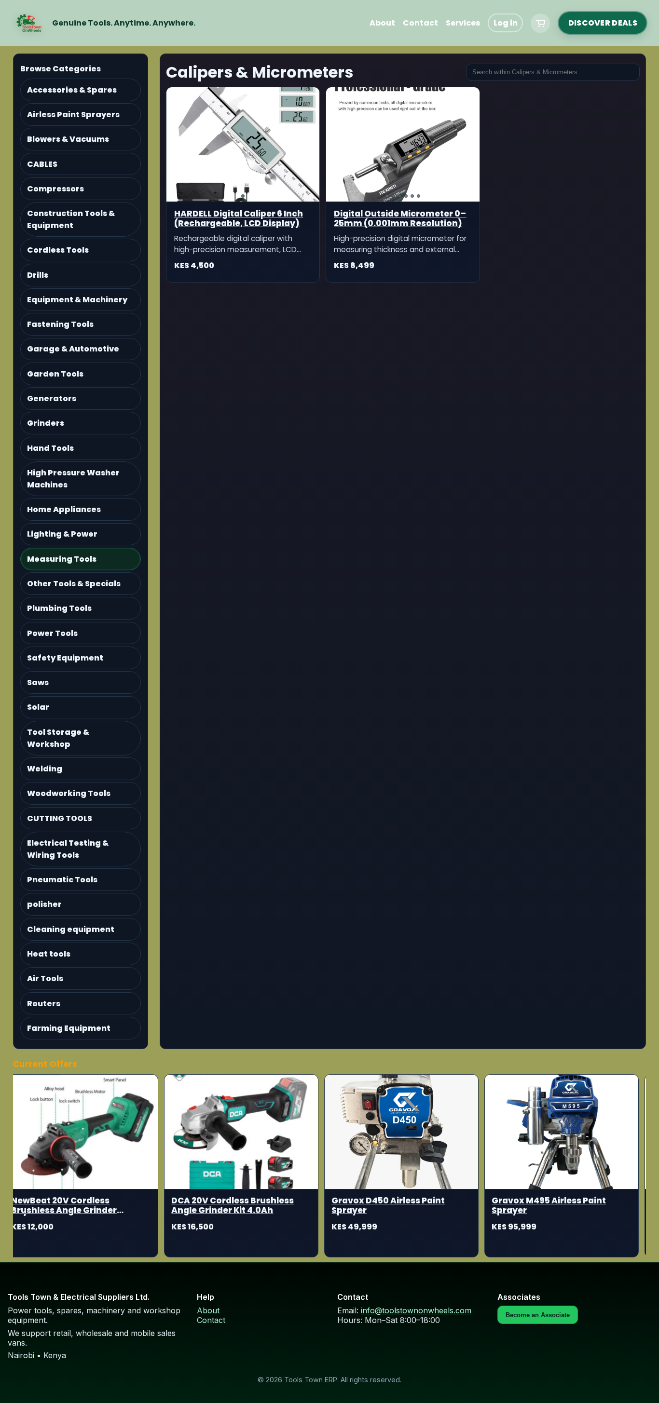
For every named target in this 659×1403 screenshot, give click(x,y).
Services (463, 22)
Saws (38, 682)
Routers (43, 1003)
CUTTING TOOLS (59, 818)
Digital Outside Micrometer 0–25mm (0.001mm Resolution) (400, 218)
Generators (51, 398)
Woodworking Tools (68, 793)
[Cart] (540, 23)
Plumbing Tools (59, 608)
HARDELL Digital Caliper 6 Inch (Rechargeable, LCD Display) (238, 218)
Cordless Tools (58, 250)
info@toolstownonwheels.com (416, 1310)
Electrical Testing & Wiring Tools (68, 849)
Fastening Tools (60, 324)
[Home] (29, 23)
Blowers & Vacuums (68, 139)
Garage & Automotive (73, 348)
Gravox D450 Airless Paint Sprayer (373, 1205)
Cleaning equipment (70, 929)
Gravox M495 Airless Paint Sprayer (534, 1205)
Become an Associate (538, 1315)
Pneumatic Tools (62, 879)
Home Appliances (64, 509)
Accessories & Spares (72, 89)
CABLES (42, 164)
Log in (506, 22)
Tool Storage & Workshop (58, 738)
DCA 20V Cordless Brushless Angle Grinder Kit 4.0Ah (218, 1205)
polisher (44, 904)
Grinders (45, 423)
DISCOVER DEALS (602, 22)
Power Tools (52, 633)
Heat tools (48, 953)
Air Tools (45, 978)
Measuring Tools (61, 559)
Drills (37, 275)
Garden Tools (55, 373)
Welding (44, 768)
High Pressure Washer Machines (73, 478)
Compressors (55, 188)
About (382, 22)
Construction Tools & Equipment (71, 219)
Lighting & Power (62, 534)
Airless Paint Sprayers (73, 114)
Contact (420, 22)
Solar (38, 707)
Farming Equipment (68, 1028)
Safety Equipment (65, 657)
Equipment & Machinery (77, 299)
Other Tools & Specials (74, 583)
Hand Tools (50, 448)
